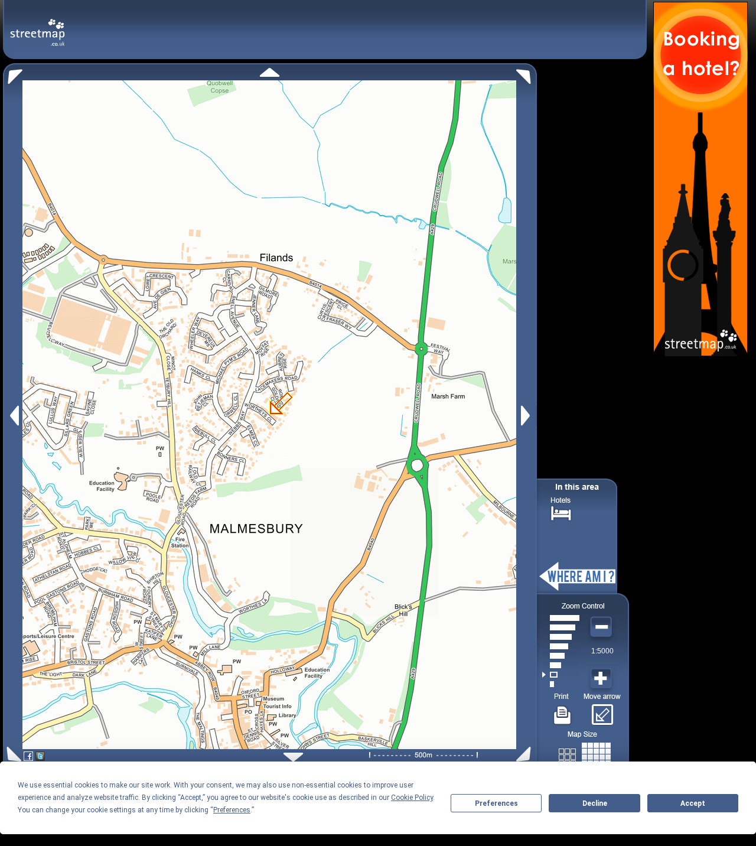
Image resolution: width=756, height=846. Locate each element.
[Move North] (269, 72)
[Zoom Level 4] (560, 656)
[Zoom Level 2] (560, 675)
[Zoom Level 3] (560, 665)
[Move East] (527, 415)
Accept (692, 803)
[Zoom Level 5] (560, 646)
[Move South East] (526, 754)
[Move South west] (12, 754)
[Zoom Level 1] (560, 684)
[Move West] (13, 415)
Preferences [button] (231, 810)
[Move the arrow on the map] (602, 711)
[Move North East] (526, 73)
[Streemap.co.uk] (37, 26)
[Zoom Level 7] (560, 627)
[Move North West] (12, 73)
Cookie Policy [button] (412, 797)
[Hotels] (561, 511)
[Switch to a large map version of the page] (585, 754)
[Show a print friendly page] (562, 711)
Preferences (496, 803)
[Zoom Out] (602, 627)
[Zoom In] (602, 679)
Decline (594, 803)
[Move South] (293, 757)
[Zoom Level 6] (560, 637)
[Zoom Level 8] (560, 618)
